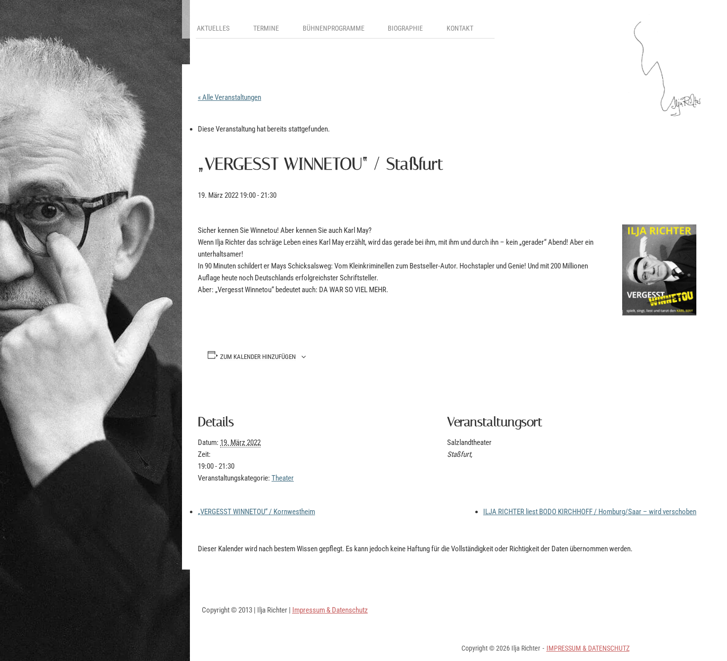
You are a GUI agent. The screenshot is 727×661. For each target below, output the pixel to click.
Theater (283, 478)
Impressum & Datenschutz (330, 610)
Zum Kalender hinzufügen (258, 357)
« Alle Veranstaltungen (229, 97)
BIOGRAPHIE (405, 28)
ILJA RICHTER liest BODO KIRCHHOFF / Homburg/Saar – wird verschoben (589, 511)
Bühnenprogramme (333, 28)
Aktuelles (213, 28)
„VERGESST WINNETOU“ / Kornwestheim (256, 511)
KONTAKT (460, 28)
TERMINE (266, 28)
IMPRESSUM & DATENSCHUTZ (588, 648)
